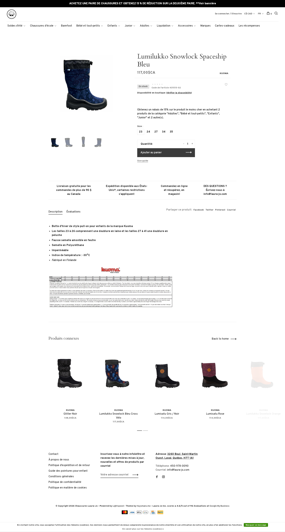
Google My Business (219, 506)
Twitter (209, 210)
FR (259, 13)
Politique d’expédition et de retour (69, 465)
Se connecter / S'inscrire (228, 13)
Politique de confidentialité (64, 482)
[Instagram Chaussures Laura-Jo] (163, 477)
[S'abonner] (134, 474)
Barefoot (66, 26)
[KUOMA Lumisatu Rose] (215, 376)
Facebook (198, 210)
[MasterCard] (125, 513)
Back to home (220, 339)
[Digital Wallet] (143, 513)
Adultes (144, 26)
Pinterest (220, 210)
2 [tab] (146, 430)
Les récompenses (249, 26)
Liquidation (163, 26)
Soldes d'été (14, 26)
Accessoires (185, 26)
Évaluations (73, 211)
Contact (53, 454)
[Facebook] (157, 477)
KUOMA (224, 73)
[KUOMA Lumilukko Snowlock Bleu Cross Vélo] (118, 376)
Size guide (142, 160)
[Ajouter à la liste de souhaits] (226, 85)
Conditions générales (61, 476)
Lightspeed (118, 506)
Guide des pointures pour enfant (68, 471)
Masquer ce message (256, 525)
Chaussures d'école (41, 26)
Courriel (231, 210)
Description (55, 211)
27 (156, 132)
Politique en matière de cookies (67, 487)
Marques (205, 26)
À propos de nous (58, 459)
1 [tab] (140, 430)
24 (148, 132)
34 (163, 132)
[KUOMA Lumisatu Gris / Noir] (167, 376)
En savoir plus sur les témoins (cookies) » (143, 529)
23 (140, 132)
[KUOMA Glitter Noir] (70, 376)
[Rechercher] (276, 14)
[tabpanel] (86, 90)
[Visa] (132, 513)
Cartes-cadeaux (224, 26)
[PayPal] (160, 513)
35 (171, 132)
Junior (128, 26)
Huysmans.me (144, 506)
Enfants (112, 26)
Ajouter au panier (151, 152)
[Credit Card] (153, 513)
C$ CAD (248, 13)
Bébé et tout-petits (88, 26)
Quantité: (147, 144)
